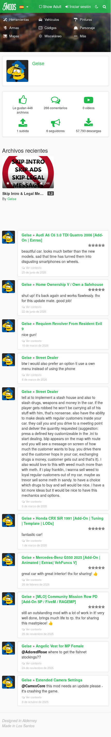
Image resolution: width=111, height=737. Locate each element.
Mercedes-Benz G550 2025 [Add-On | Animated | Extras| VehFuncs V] (61, 560)
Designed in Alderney (19, 720)
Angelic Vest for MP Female (60, 645)
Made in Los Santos (18, 725)
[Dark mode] (96, 6)
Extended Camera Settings (59, 679)
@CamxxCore (33, 685)
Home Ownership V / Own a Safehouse (69, 284)
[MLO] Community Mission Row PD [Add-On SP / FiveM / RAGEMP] (59, 599)
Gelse (38, 63)
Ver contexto (33, 267)
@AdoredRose (34, 651)
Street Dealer (47, 357)
